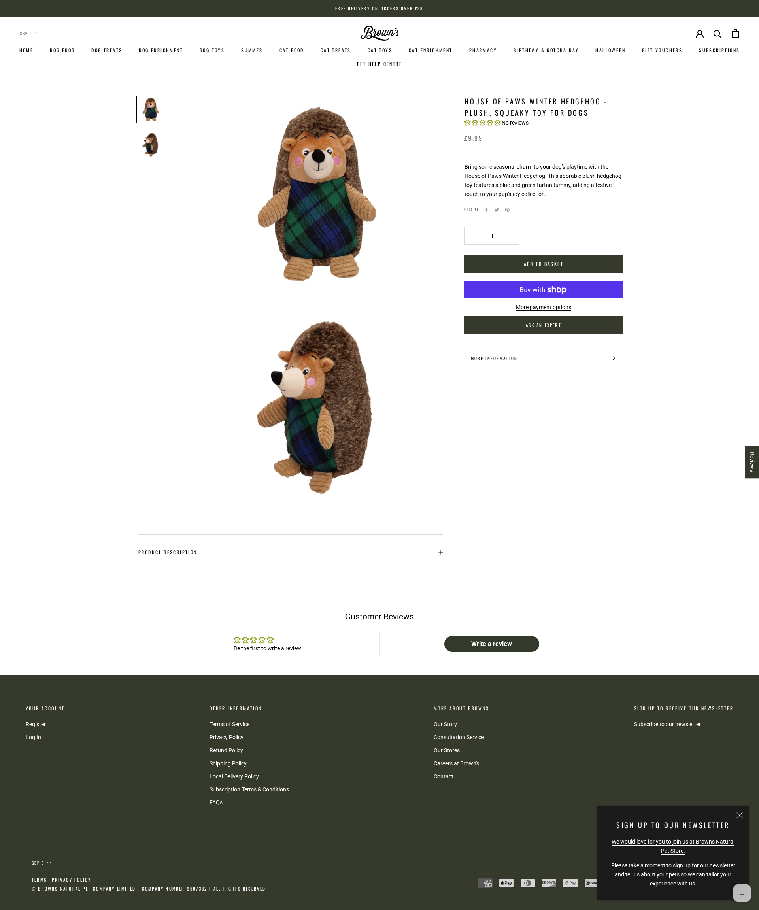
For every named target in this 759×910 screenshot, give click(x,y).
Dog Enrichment (161, 50)
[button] (483, 123)
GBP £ (26, 33)
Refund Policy (226, 750)
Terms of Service (229, 724)
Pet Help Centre (379, 63)
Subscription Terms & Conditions (249, 789)
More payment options (543, 307)
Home (26, 50)
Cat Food (291, 50)
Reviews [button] (752, 462)
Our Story (445, 724)
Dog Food (62, 50)
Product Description (167, 552)
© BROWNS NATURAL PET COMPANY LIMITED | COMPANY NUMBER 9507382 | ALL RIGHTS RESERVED (149, 888)
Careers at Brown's (456, 763)
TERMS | (41, 879)
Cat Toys (380, 50)
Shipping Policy (228, 763)
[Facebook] (486, 210)
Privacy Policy (227, 737)
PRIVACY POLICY (71, 879)
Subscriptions (719, 50)
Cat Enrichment (431, 50)
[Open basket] (735, 33)
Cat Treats (336, 50)
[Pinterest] (507, 210)
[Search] (718, 33)
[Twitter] (497, 210)
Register (36, 724)
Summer (251, 50)
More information (494, 358)
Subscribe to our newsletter (667, 724)
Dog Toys (212, 50)
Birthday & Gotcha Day (546, 50)
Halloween (610, 50)
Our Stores (447, 750)
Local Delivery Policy (234, 776)
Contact (443, 776)
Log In (33, 737)
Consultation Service (459, 737)
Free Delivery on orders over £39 (379, 8)
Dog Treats (106, 50)
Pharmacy (483, 50)
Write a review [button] (491, 644)
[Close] (739, 815)
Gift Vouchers (662, 50)
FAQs (216, 802)
